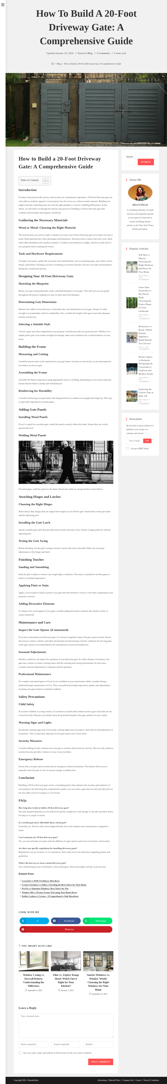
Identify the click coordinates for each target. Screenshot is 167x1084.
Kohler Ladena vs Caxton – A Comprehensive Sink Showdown (50, 896)
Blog (90, 53)
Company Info (128, 1080)
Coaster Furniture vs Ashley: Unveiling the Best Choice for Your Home (54, 885)
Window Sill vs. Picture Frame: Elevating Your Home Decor (49, 892)
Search (129, 156)
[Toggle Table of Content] (44, 181)
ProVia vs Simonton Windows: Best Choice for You (45, 888)
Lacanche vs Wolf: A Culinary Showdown (41, 881)
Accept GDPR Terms (140, 448)
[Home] (53, 64)
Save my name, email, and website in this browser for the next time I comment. (57, 1053)
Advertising (101, 1080)
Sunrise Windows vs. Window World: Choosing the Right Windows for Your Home (98, 982)
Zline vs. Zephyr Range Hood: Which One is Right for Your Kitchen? (66, 980)
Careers (138, 1080)
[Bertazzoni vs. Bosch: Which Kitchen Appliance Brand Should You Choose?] (131, 337)
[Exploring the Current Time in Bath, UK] (131, 396)
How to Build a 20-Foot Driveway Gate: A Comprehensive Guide (92, 64)
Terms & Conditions (151, 1080)
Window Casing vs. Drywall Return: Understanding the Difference (33, 980)
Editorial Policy (114, 1080)
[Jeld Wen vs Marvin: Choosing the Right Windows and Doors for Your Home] (131, 266)
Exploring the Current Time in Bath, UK (146, 392)
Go (147, 441)
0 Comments (103, 53)
